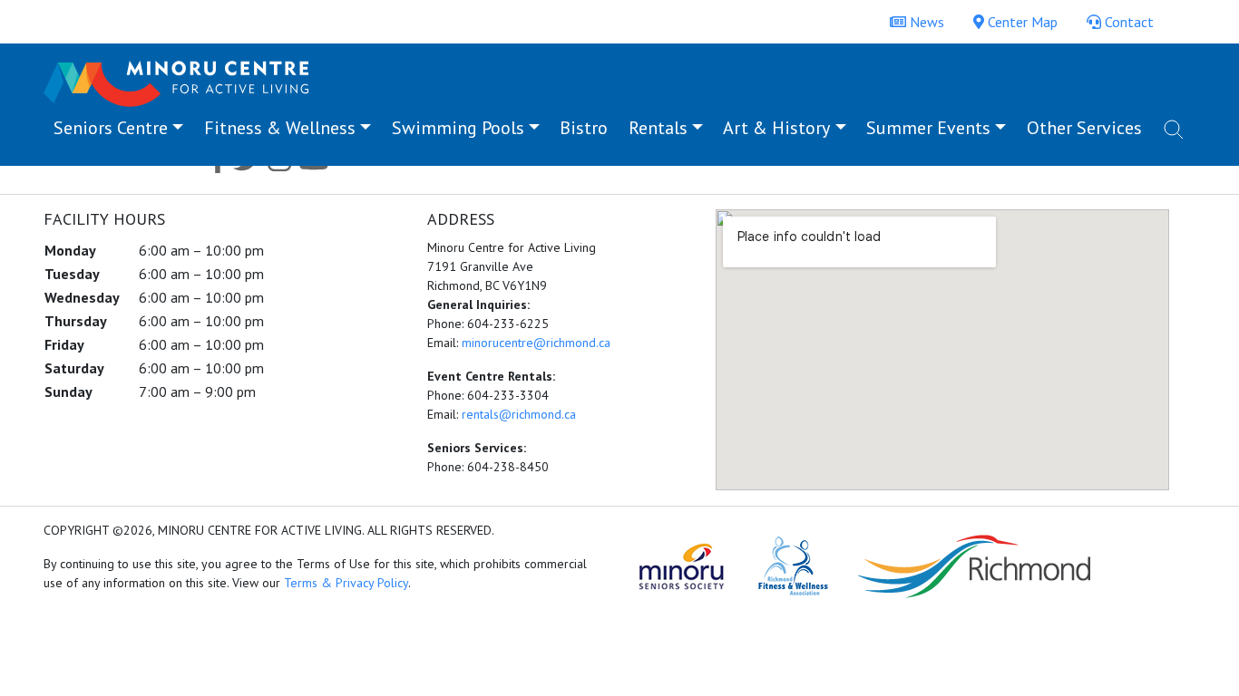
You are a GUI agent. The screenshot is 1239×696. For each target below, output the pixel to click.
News (925, 22)
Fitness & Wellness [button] (280, 128)
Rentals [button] (658, 128)
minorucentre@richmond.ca (536, 342)
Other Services (1084, 128)
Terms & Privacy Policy (346, 583)
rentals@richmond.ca (519, 414)
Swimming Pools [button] (458, 128)
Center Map (1021, 22)
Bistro (584, 128)
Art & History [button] (776, 128)
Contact (1127, 22)
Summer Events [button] (928, 128)
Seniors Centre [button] (111, 128)
